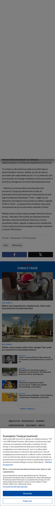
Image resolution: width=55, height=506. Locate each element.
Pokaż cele (27, 501)
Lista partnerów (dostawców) (15, 487)
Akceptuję (27, 493)
